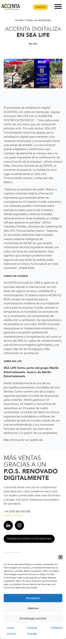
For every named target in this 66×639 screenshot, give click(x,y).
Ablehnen (33, 608)
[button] (60, 557)
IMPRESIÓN (56, 627)
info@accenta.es (13, 515)
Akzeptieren (33, 598)
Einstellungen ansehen (33, 618)
